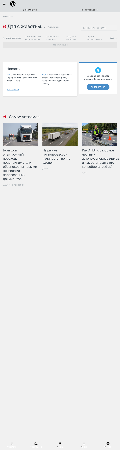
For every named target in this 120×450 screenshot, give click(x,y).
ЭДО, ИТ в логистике (71, 37)
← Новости (8, 16)
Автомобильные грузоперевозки (33, 37)
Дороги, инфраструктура (94, 37)
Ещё (112, 38)
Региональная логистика (52, 37)
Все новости (13, 89)
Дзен (45, 168)
